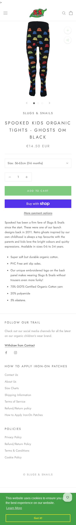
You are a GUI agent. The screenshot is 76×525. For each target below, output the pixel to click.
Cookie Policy (13, 457)
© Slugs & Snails (38, 474)
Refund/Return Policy (18, 444)
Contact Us (11, 375)
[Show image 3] (42, 103)
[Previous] (26, 103)
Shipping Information (18, 395)
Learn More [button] (14, 508)
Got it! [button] (38, 518)
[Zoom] (67, 30)
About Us (10, 381)
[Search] (64, 13)
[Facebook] (6, 352)
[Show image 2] (38, 103)
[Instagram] (15, 352)
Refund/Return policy (18, 408)
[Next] (49, 103)
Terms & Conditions (17, 450)
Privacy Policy (13, 437)
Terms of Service (15, 401)
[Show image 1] (34, 103)
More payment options (38, 213)
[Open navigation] (5, 13)
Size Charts (12, 388)
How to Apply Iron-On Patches (24, 415)
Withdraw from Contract (20, 345)
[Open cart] (70, 13)
